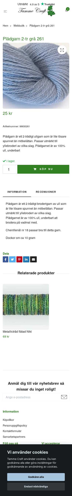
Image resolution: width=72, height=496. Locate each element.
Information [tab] (17, 209)
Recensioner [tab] (46, 209)
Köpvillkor (8, 437)
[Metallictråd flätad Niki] (36, 324)
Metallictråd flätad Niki (17, 349)
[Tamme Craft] (36, 19)
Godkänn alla (36, 476)
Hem (5, 43)
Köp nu (45, 186)
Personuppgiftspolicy (15, 443)
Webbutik (18, 43)
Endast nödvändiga (36, 486)
